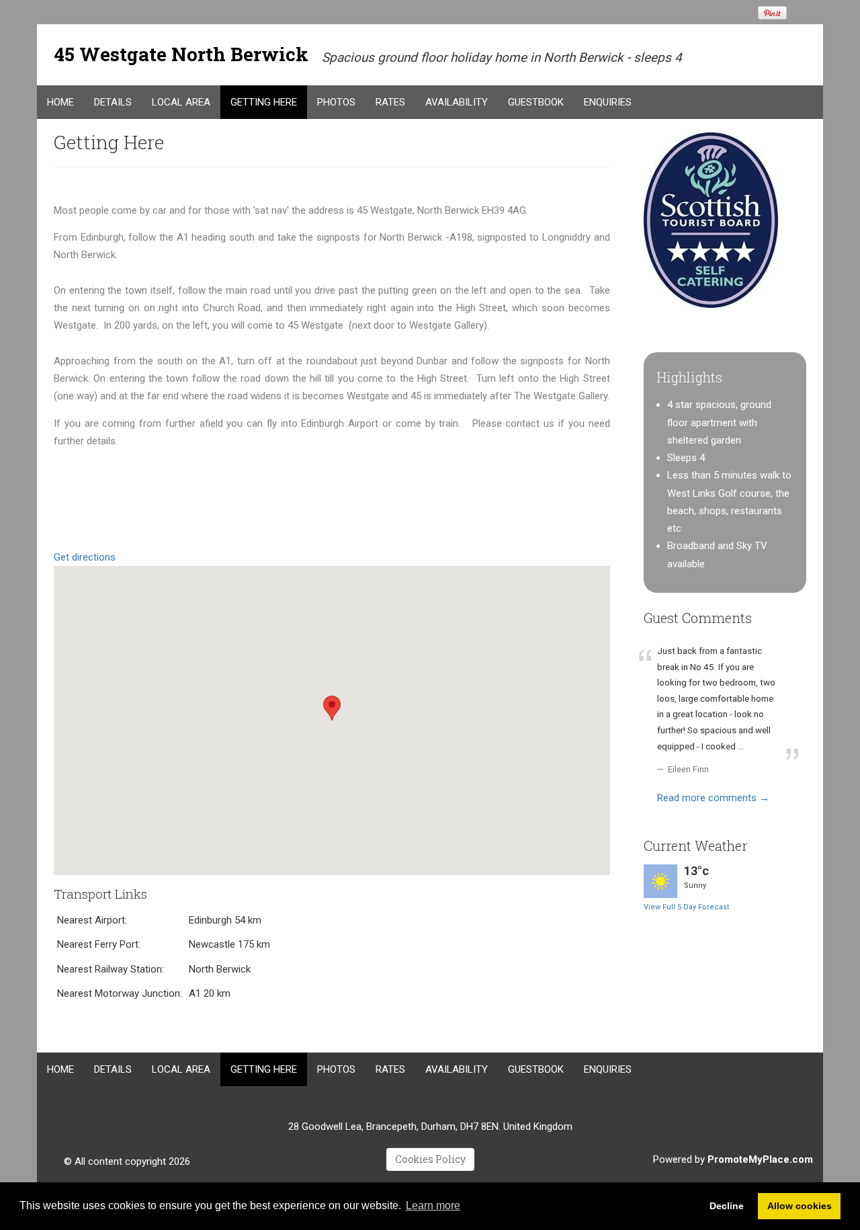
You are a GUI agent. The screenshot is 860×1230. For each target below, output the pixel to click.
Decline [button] (727, 1205)
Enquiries (608, 102)
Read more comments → (713, 798)
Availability (456, 102)
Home (60, 102)
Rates (390, 102)
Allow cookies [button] (799, 1205)
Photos (336, 102)
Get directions (85, 557)
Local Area (181, 102)
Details (113, 102)
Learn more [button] (433, 1205)
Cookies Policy (430, 1159)
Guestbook (536, 102)
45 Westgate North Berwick (181, 54)
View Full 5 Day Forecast (686, 907)
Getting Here (263, 102)
